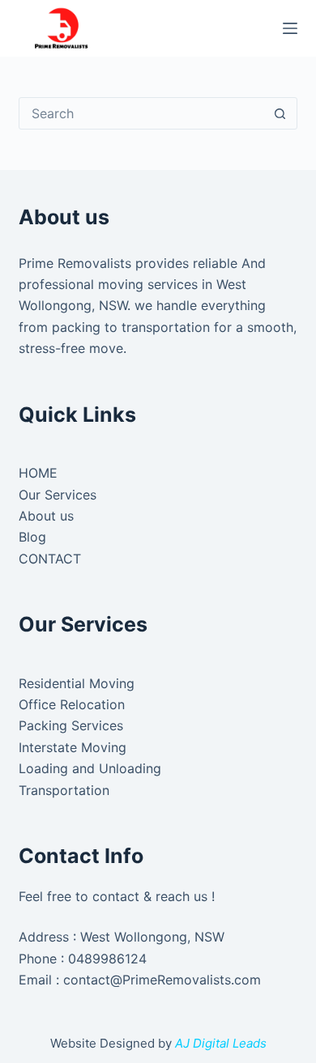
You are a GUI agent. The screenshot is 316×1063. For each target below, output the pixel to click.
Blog (32, 537)
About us (46, 516)
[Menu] (290, 28)
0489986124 (107, 958)
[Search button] (280, 113)
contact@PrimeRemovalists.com (162, 980)
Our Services (57, 495)
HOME (38, 473)
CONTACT (50, 559)
